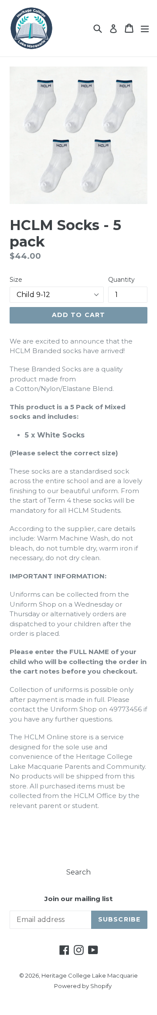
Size (16, 280)
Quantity (121, 280)
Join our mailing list (78, 899)
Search (78, 872)
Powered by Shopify (83, 985)
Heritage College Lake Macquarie (89, 975)
